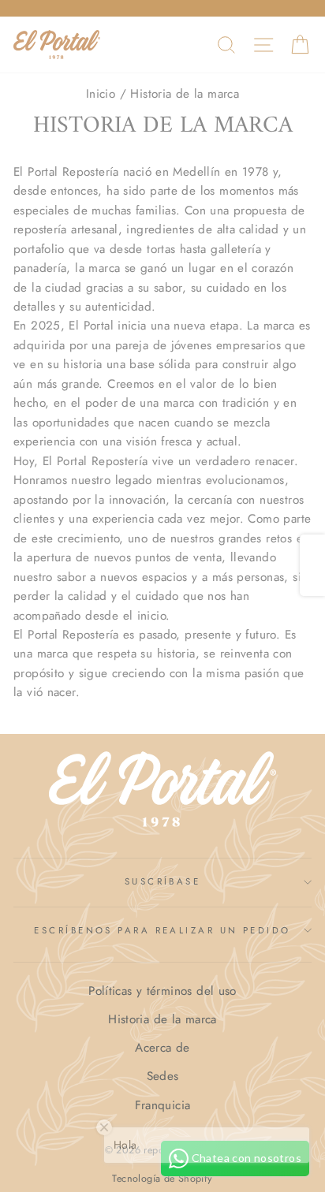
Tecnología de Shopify (162, 1179)
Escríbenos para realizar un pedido (162, 930)
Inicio (100, 93)
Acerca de (162, 1047)
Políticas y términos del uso (162, 991)
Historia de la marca (162, 1019)
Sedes (163, 1076)
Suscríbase (162, 881)
